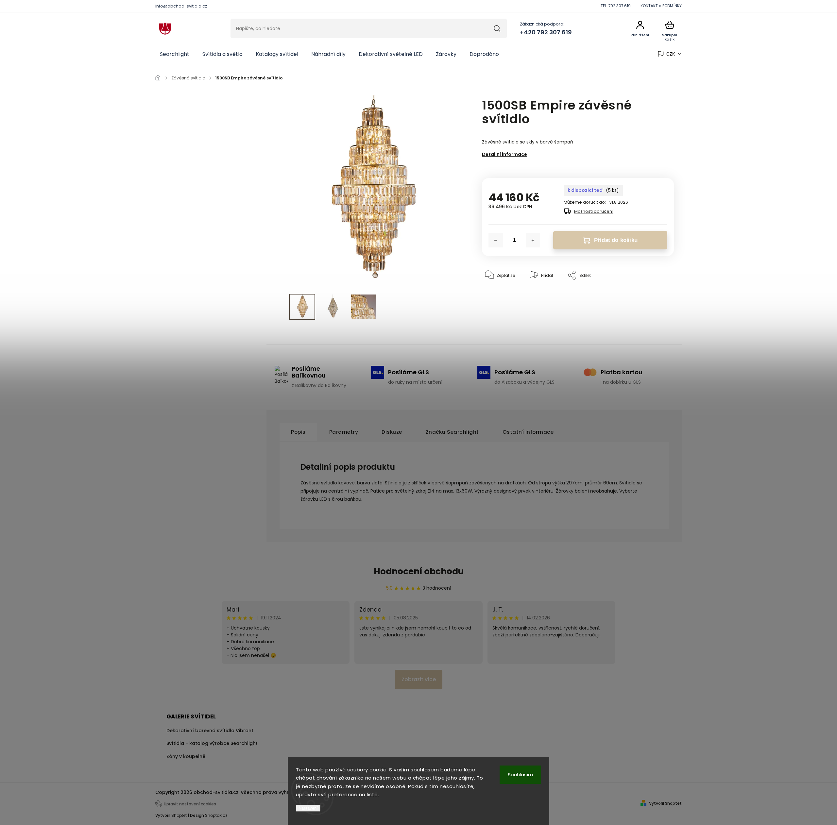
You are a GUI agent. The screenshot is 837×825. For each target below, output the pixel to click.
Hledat (496, 28)
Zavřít (653, 295)
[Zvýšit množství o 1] (533, 240)
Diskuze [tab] (392, 432)
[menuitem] (174, 54)
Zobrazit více (418, 679)
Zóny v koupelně (185, 756)
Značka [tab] (452, 432)
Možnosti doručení (593, 211)
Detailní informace (504, 154)
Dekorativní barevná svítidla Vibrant (209, 730)
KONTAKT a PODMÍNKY (661, 5)
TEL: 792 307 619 (616, 5)
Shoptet (179, 815)
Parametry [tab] (343, 432)
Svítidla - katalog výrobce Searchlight (212, 743)
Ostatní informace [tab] (528, 432)
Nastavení (308, 808)
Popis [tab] (298, 432)
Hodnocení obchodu (419, 571)
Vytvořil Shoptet (665, 803)
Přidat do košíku (616, 240)
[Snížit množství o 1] (495, 240)
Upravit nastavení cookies (190, 804)
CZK (670, 54)
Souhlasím (520, 774)
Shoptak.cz (216, 815)
